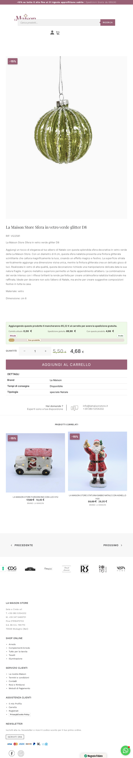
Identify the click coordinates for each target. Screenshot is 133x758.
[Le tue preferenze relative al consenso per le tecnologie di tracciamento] (3, 568)
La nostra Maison (17, 674)
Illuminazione (15, 658)
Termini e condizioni (19, 677)
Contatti (13, 681)
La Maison (56, 380)
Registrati (13, 711)
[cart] (58, 33)
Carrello (13, 707)
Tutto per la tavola (18, 651)
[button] (24, 351)
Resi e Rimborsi (17, 685)
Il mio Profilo (15, 703)
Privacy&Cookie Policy (19, 714)
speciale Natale (59, 392)
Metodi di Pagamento (19, 688)
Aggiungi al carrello (66, 364)
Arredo (12, 644)
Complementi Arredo (19, 648)
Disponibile (56, 386)
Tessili (12, 655)
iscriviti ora (15, 737)
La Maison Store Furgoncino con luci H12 (35, 497)
